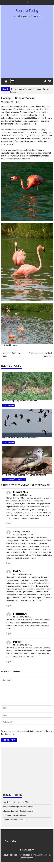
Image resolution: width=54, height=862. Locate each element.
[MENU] (12, 81)
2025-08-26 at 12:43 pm (24, 535)
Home (13, 89)
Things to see (20, 480)
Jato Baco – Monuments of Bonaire (18, 802)
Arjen (20, 102)
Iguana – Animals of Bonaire (11, 354)
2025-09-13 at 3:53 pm (23, 645)
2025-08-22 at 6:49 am (23, 495)
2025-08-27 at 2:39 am (23, 574)
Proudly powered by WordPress (16, 855)
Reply (8, 523)
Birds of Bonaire (24, 89)
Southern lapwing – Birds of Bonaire (18, 807)
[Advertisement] (27, 50)
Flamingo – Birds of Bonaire (14, 815)
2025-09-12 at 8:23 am (23, 617)
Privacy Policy (10, 841)
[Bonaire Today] (5, 80)
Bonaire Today (27, 10)
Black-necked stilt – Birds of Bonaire (40, 354)
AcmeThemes (27, 858)
